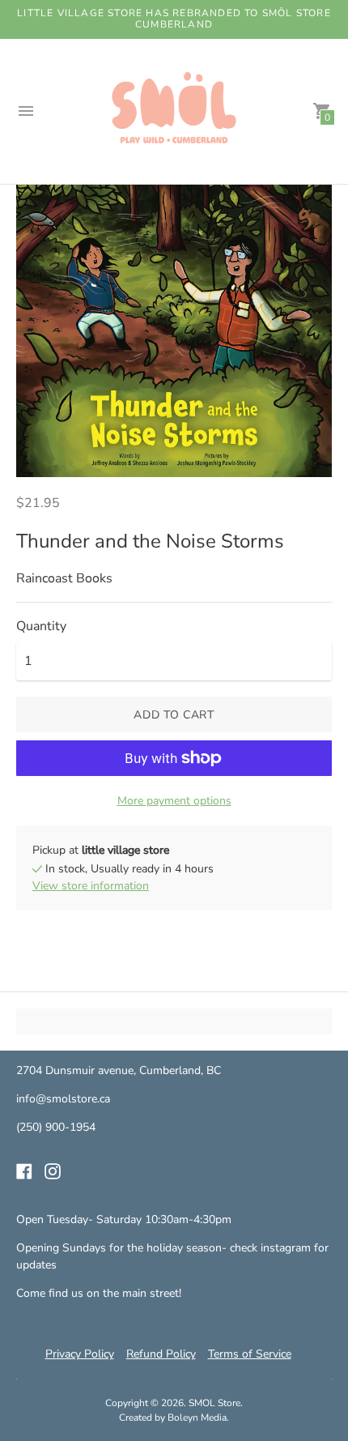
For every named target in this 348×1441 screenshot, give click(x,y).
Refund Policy (161, 1354)
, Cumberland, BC (177, 1070)
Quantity (41, 626)
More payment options (174, 800)
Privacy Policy (79, 1354)
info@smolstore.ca (63, 1098)
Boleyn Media (197, 1417)
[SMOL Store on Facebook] (24, 1170)
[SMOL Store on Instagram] (53, 1170)
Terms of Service (249, 1354)
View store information (90, 885)
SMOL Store (214, 1402)
